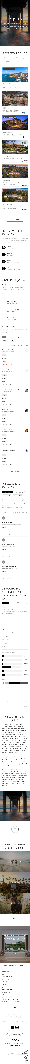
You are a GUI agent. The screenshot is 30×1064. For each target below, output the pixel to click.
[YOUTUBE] (19, 1034)
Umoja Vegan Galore (6, 349)
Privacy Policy (21, 1054)
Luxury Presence (15, 1045)
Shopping (19, 337)
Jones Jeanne (5, 369)
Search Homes (15, 219)
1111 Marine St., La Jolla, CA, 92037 (8, 546)
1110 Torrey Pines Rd (6, 391)
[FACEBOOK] (6, 1034)
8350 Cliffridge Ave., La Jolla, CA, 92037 (10, 568)
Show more (15, 472)
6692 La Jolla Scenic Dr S (7, 371)
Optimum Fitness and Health (8, 450)
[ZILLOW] (23, 1034)
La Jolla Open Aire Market (8, 351)
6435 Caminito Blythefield (8, 411)
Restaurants (11, 337)
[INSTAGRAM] (10, 1034)
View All (15, 918)
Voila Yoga (4, 409)
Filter (8, 61)
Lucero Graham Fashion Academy (9, 389)
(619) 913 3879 (5, 981)
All (4, 337)
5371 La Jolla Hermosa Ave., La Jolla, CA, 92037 (11, 524)
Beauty (5, 340)
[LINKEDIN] (15, 1034)
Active (26, 337)
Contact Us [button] (15, 953)
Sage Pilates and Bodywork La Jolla (10, 429)
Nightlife (12, 340)
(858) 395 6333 (5, 994)
